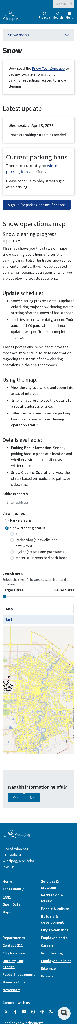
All (17, 533)
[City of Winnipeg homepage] (16, 884)
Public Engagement (19, 1021)
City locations (14, 1000)
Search (58, 17)
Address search (15, 493)
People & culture (55, 955)
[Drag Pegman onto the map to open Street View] (68, 715)
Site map (48, 1015)
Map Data (42, 752)
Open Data (11, 951)
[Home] (10, 15)
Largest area (13, 590)
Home (7, 928)
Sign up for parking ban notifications (36, 205)
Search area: (13, 573)
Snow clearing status (27, 527)
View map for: (14, 513)
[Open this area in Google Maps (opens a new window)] (11, 751)
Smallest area (63, 590)
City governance (54, 976)
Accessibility (13, 936)
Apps (7, 943)
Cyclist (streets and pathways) (39, 551)
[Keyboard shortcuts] (33, 752)
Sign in (61, 4)
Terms (70, 752)
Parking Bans (20, 520)
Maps (7, 959)
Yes (15, 844)
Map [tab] (9, 608)
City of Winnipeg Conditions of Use (45, 747)
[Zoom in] (68, 730)
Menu (69, 17)
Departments (14, 984)
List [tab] (9, 619)
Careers (47, 992)
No (32, 844)
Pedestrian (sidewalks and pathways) (36, 542)
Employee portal (55, 984)
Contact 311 (13, 992)
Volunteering (52, 1000)
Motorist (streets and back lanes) (42, 557)
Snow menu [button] (18, 34)
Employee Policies (56, 1007)
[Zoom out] (68, 739)
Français (45, 17)
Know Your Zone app (48, 68)
